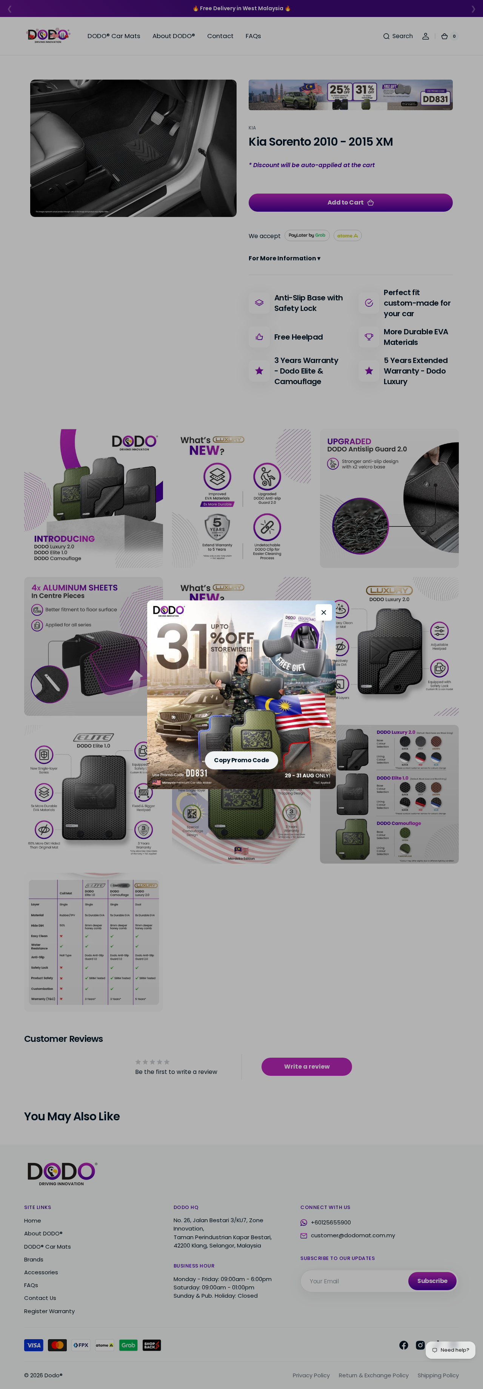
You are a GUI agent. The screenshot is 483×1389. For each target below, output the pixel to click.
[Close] (323, 612)
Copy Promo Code (241, 760)
